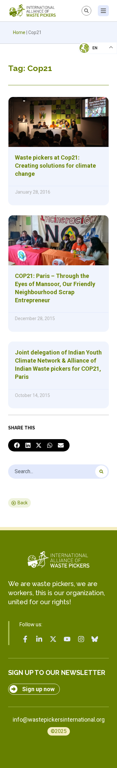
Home (19, 32)
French (91, 54)
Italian (91, 67)
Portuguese (96, 80)
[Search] (101, 471)
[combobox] (58, 471)
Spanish (91, 92)
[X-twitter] (53, 639)
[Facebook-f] (25, 639)
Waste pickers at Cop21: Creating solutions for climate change (55, 165)
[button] (16, 445)
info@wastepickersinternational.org (59, 719)
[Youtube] (67, 639)
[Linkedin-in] (39, 639)
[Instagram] (81, 639)
